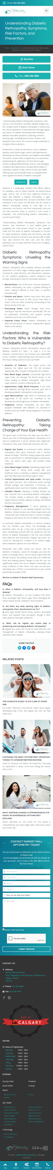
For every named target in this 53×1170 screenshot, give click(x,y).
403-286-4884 (19, 3)
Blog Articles (15, 48)
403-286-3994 (15, 991)
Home (7, 48)
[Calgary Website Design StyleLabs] (40, 1148)
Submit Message (26, 949)
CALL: (29, 75)
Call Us (34, 182)
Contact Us (20, 182)
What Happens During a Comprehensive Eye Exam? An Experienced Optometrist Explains (26, 815)
